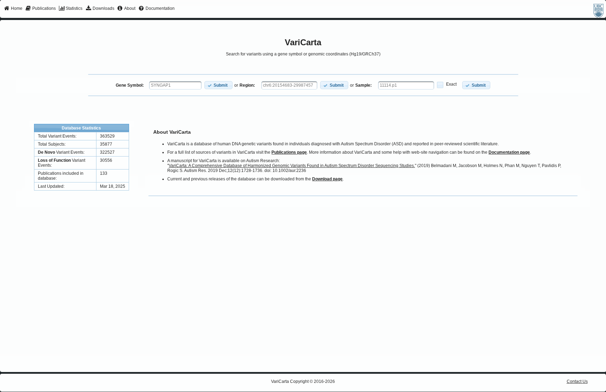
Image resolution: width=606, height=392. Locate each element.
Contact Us (577, 381)
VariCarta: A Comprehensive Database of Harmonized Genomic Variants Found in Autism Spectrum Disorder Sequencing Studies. (292, 165)
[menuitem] (13, 9)
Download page (327, 179)
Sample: (363, 85)
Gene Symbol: (130, 85)
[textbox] (175, 85)
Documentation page (509, 152)
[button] (218, 85)
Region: (247, 85)
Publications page (289, 152)
